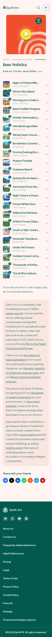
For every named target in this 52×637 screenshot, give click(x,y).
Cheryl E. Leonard (21, 112)
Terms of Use (13, 578)
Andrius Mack (19, 138)
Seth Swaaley (19, 207)
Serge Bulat (18, 146)
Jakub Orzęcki (19, 259)
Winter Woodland (23, 91)
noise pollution (28, 434)
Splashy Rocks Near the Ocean (31, 178)
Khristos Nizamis (20, 86)
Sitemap (11, 611)
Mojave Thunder (22, 160)
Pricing (10, 562)
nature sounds (14, 313)
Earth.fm (7, 71)
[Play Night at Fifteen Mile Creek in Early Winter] (26, 34)
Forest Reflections (24, 204)
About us (11, 528)
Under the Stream (23, 247)
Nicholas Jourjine (21, 172)
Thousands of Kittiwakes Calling (32, 264)
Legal (9, 570)
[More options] (40, 71)
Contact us (12, 537)
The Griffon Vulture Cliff (27, 273)
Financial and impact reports (22, 620)
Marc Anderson (20, 94)
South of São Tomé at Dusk (29, 230)
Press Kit (11, 603)
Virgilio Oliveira (20, 233)
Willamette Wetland (25, 212)
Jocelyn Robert (20, 268)
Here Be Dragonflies (25, 126)
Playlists (6, 59)
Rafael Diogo (19, 250)
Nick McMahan (19, 181)
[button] (26, 84)
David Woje (18, 242)
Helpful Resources (16, 553)
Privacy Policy (14, 586)
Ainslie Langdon (20, 155)
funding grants (14, 447)
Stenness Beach (22, 169)
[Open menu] (46, 7)
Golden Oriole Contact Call (29, 256)
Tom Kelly (17, 164)
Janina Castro (19, 120)
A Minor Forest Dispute (27, 221)
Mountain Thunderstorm (27, 238)
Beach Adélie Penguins (26, 108)
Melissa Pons (19, 129)
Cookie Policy (14, 595)
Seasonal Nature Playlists (22, 59)
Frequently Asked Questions (22, 545)
